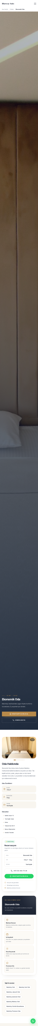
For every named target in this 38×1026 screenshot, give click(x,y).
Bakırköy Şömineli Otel (13, 997)
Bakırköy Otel (11, 987)
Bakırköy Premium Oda (13, 1011)
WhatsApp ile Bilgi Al (20, 714)
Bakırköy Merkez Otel (13, 1001)
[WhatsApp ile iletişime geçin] (33, 1021)
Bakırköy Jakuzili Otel (13, 992)
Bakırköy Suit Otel (24, 987)
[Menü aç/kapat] (35, 3)
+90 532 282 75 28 (20, 870)
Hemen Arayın (20, 720)
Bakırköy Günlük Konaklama (15, 1006)
